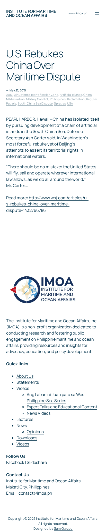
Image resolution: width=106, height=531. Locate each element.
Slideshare (37, 462)
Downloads (26, 438)
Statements (27, 382)
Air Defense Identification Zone (36, 95)
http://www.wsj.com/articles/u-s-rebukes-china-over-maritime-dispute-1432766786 (47, 204)
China (87, 95)
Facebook (15, 462)
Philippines (58, 99)
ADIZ (9, 95)
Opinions (35, 431)
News (21, 425)
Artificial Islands (71, 95)
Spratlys (60, 103)
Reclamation (76, 99)
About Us (24, 376)
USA (70, 103)
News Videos (38, 413)
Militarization (15, 99)
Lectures (24, 419)
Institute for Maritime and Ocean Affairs (31, 13)
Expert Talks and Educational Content (62, 407)
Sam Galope (63, 528)
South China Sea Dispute (35, 103)
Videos (22, 388)
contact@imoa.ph (35, 493)
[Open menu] (97, 13)
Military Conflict (37, 99)
